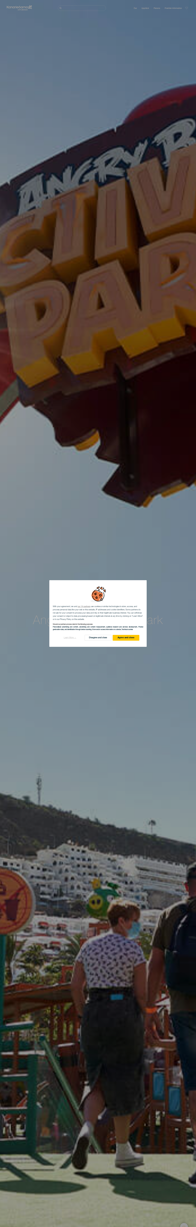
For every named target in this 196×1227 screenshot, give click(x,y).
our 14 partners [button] (84, 607)
